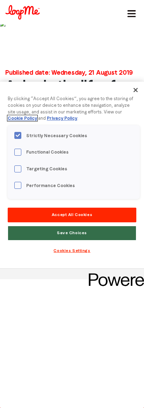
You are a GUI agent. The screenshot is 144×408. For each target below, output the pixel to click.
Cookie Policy (22, 118)
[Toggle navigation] (130, 12)
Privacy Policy (62, 118)
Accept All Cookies (72, 214)
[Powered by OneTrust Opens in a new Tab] (114, 274)
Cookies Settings (71, 250)
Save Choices (72, 232)
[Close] (135, 90)
